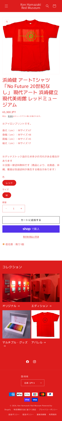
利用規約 (52, 414)
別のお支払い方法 (31, 236)
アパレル (36, 342)
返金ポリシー (14, 414)
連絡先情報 (41, 414)
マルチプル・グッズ (15, 342)
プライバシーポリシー (48, 409)
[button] (6, 6)
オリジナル (9, 306)
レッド (9, 182)
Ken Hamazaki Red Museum (29, 405)
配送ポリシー (28, 414)
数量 (4, 202)
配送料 (10, 116)
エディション (39, 306)
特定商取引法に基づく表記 (25, 409)
